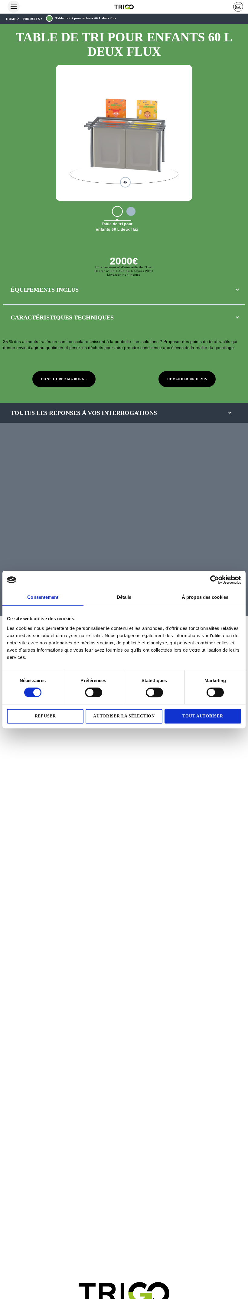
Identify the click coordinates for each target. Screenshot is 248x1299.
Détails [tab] (124, 597)
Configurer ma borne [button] (64, 379)
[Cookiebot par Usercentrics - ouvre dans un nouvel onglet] (214, 579)
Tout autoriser (202, 716)
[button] (238, 7)
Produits (31, 19)
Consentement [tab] (42, 597)
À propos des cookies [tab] (205, 597)
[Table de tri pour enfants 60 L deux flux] (117, 211)
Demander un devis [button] (187, 379)
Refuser (45, 716)
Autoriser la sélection (124, 716)
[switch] (93, 692)
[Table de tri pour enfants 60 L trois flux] (130, 211)
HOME (11, 19)
